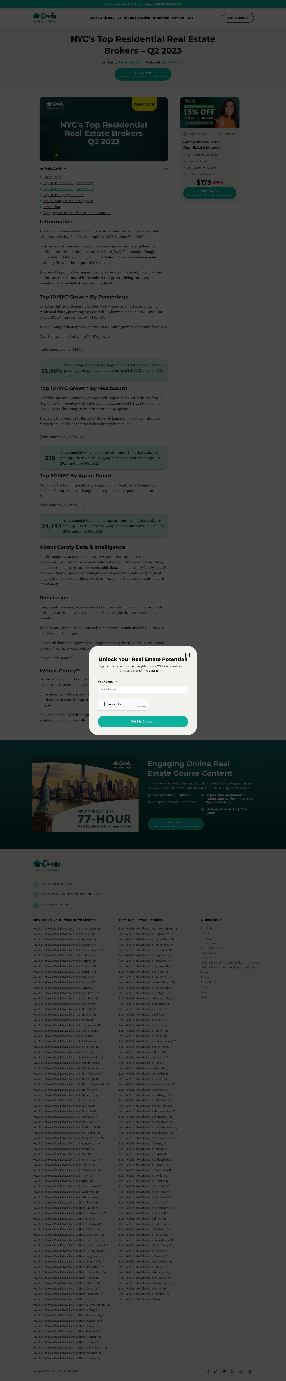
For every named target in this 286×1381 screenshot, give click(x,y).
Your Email (106, 682)
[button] (187, 655)
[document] (143, 690)
